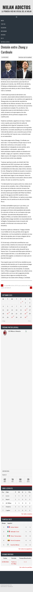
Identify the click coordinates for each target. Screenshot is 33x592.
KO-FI (2, 38)
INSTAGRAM (4, 31)
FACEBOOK (3, 28)
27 (12, 317)
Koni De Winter (15, 545)
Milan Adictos (17, 7)
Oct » (29, 321)
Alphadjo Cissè (15, 531)
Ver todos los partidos (25, 567)
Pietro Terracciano (16, 536)
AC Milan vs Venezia (14, 331)
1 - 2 (25, 562)
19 (7, 313)
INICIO (2, 20)
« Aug (3, 321)
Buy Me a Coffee (5, 42)
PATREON (3, 35)
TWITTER (3, 24)
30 (25, 317)
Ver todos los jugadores (25, 549)
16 (25, 310)
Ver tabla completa (26, 514)
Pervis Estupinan (15, 540)
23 (25, 313)
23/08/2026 (5, 562)
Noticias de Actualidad (25, 57)
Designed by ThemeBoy (7, 586)
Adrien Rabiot (14, 527)
